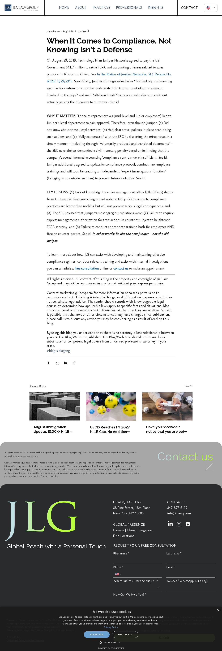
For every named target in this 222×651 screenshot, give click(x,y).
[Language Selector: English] (211, 8)
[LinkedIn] (170, 524)
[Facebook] (188, 524)
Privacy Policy (111, 627)
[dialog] (111, 629)
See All (189, 385)
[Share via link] (74, 362)
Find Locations (123, 536)
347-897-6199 (177, 508)
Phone (118, 567)
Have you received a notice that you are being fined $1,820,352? (167, 429)
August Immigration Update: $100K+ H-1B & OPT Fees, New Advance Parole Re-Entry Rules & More (54, 429)
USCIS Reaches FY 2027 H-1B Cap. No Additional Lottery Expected (110, 429)
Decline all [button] (125, 634)
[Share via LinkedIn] (65, 362)
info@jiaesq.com (179, 513)
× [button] (218, 610)
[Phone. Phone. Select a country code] (118, 574)
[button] (111, 642)
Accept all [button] (96, 634)
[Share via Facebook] (48, 362)
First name (121, 553)
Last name (174, 553)
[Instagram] (179, 524)
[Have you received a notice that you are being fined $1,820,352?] (167, 406)
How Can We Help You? (129, 594)
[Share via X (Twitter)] (57, 362)
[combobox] (137, 587)
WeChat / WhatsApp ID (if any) (187, 581)
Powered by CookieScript (111, 648)
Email (171, 567)
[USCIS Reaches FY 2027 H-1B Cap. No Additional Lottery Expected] (111, 406)
